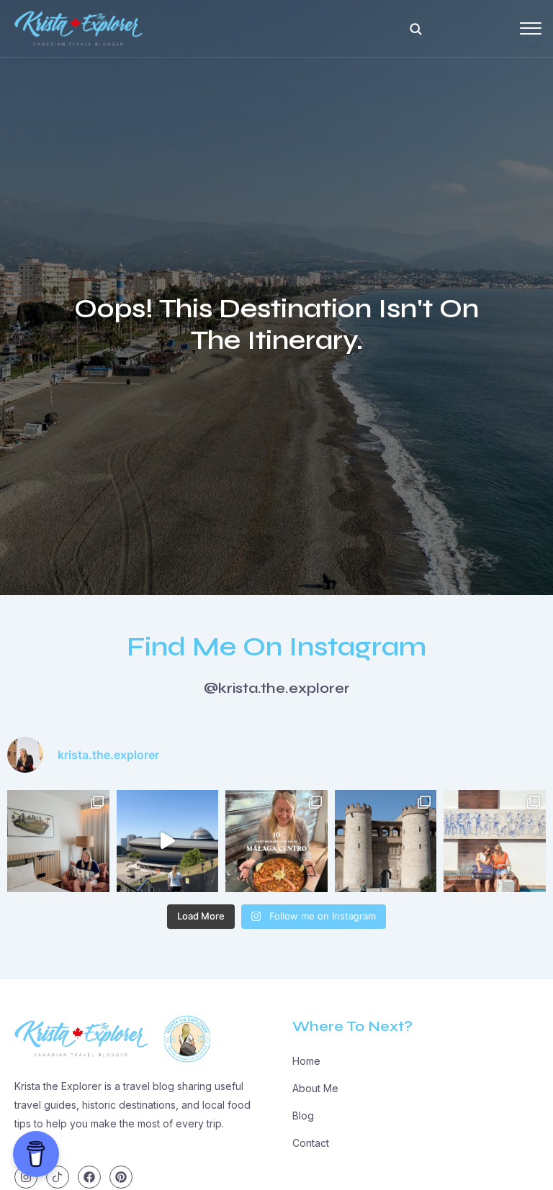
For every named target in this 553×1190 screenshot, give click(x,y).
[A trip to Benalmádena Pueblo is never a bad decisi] (495, 841)
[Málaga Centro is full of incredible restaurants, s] (276, 841)
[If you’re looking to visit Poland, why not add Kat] (168, 841)
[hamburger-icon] (526, 28)
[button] (415, 28)
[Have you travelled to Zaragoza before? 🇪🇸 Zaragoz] (386, 841)
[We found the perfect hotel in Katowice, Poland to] (58, 841)
